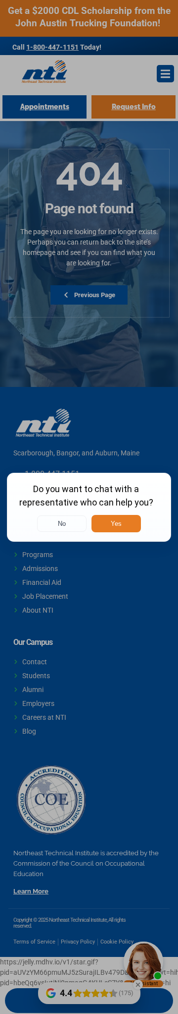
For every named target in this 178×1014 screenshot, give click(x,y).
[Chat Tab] (89, 507)
